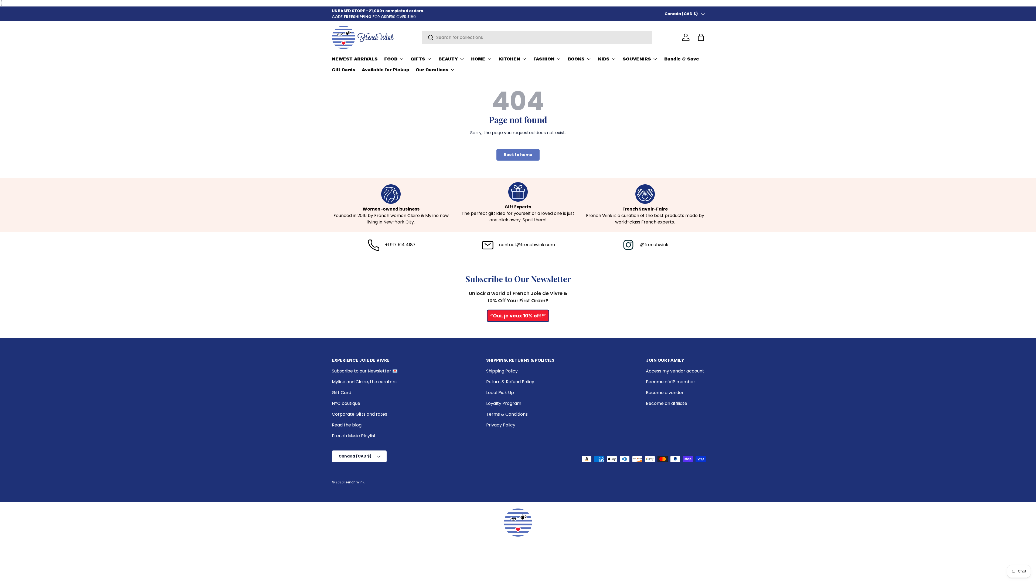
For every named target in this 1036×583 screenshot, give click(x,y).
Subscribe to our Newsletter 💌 (365, 371)
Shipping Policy (502, 371)
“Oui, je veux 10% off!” (518, 315)
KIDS (603, 59)
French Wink (354, 482)
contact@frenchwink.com (527, 245)
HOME (478, 59)
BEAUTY (448, 59)
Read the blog (347, 425)
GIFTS (418, 59)
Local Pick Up (500, 392)
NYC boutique (346, 403)
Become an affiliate (666, 403)
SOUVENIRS (637, 59)
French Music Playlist (354, 436)
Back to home (518, 154)
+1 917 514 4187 (400, 245)
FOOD (390, 59)
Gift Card (341, 392)
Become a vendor (665, 392)
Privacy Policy (500, 425)
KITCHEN (509, 59)
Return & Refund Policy (510, 382)
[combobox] (537, 37)
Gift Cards (343, 69)
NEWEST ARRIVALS (355, 59)
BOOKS (576, 59)
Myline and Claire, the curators (364, 382)
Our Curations (432, 69)
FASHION (543, 59)
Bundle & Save (681, 59)
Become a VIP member (670, 382)
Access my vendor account (675, 371)
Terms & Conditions (507, 414)
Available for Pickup (385, 69)
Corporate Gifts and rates (359, 414)
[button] (701, 37)
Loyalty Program (503, 403)
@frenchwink (654, 245)
